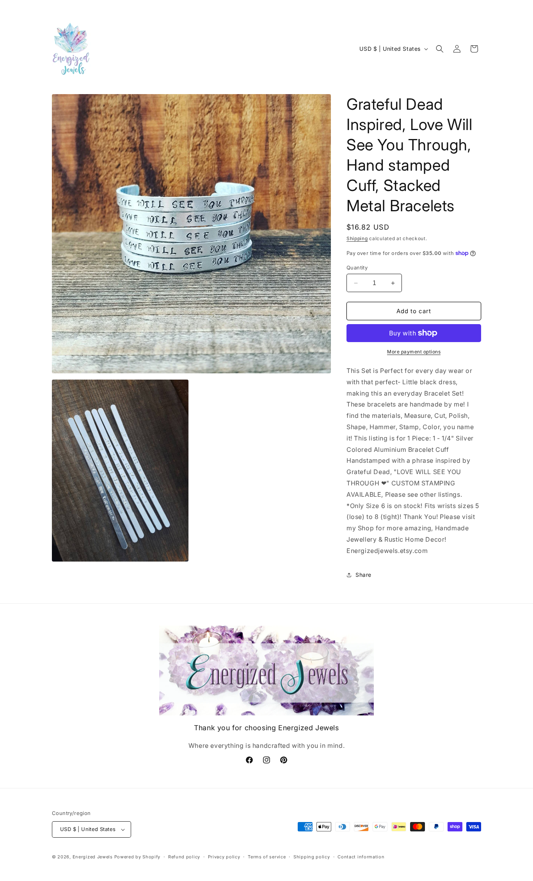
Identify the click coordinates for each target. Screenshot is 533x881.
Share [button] (363, 574)
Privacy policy (224, 857)
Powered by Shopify (137, 857)
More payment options (414, 352)
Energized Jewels (93, 857)
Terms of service (267, 857)
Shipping (357, 238)
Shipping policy (311, 857)
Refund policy (184, 857)
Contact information (361, 857)
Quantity (357, 267)
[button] (439, 48)
